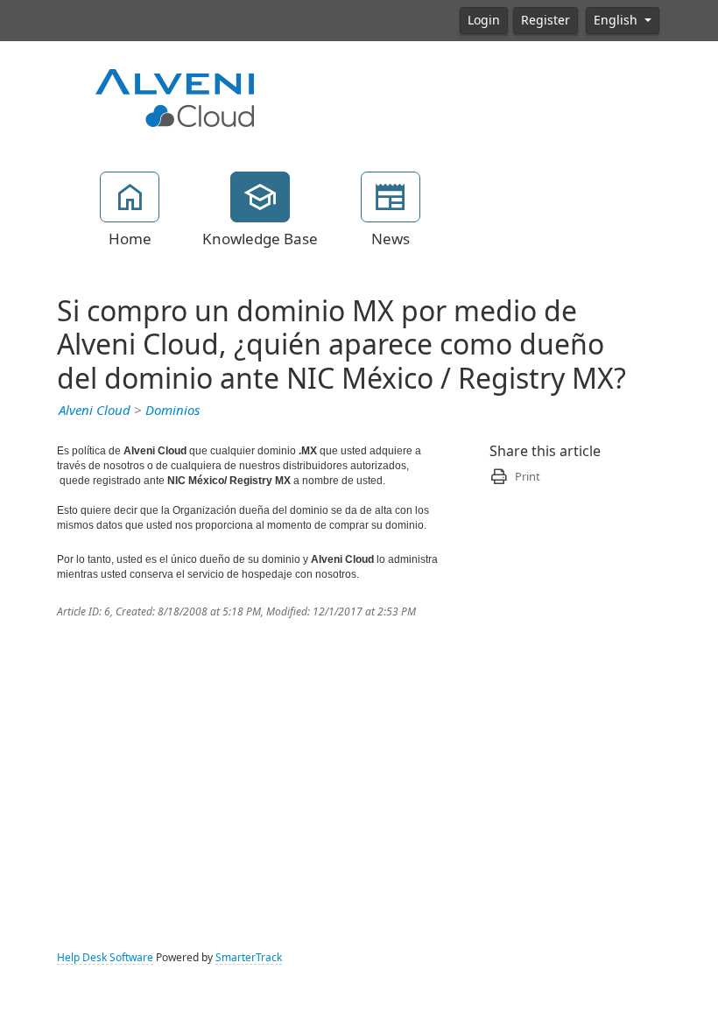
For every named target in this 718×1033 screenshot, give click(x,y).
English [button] (617, 20)
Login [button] (484, 20)
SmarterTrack (248, 958)
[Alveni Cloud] (175, 96)
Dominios (172, 410)
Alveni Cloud (94, 410)
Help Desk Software (105, 958)
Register (545, 20)
